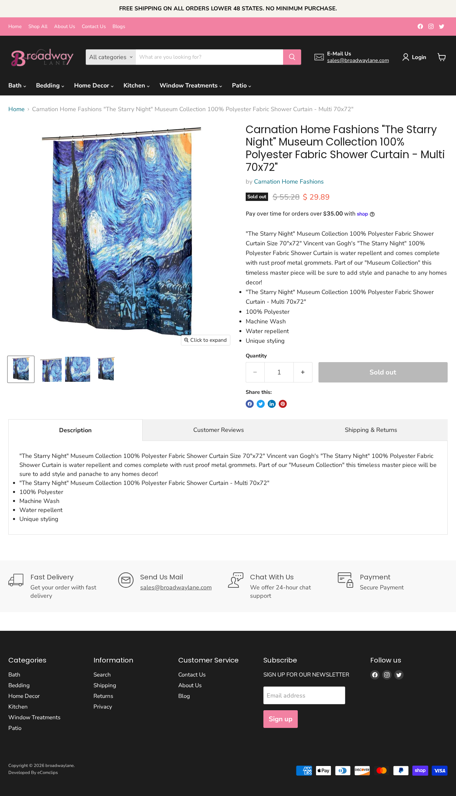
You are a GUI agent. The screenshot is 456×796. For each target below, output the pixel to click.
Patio (240, 85)
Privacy (102, 707)
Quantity (256, 356)
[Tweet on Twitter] (261, 404)
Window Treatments (189, 85)
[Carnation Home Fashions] (21, 369)
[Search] (292, 57)
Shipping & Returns (371, 430)
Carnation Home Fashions (289, 182)
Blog (184, 696)
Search (102, 675)
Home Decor (92, 85)
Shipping (104, 685)
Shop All (37, 26)
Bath (15, 85)
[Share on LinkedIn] (272, 404)
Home (15, 26)
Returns (103, 696)
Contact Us (94, 26)
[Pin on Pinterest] (283, 404)
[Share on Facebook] (250, 404)
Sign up (280, 719)
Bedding (48, 85)
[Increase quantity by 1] (303, 372)
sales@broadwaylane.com (358, 60)
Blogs (118, 26)
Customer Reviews (218, 430)
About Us (64, 26)
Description (75, 430)
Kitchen (135, 85)
